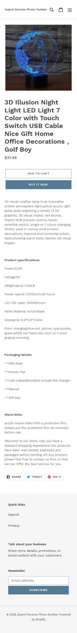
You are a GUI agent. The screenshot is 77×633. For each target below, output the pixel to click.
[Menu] (69, 9)
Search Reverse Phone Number (37, 614)
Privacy (14, 526)
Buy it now (38, 184)
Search (13, 514)
